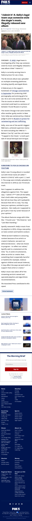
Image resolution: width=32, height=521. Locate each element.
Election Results (5, 464)
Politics (3, 398)
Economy (17, 462)
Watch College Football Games (19, 478)
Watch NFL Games (19, 476)
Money (17, 458)
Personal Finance (19, 460)
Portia (2, 435)
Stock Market (18, 466)
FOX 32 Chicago (15, 29)
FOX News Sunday (5, 407)
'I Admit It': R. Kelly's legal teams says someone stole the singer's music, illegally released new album (15, 52)
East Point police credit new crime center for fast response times (11, 330)
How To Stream (19, 430)
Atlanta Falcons (19, 415)
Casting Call (4, 416)
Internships (17, 444)
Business (17, 464)
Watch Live (24, 2)
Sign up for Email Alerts (19, 440)
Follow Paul (4, 418)
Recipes (3, 422)
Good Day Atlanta (4, 412)
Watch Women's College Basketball (19, 491)
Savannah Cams (19, 394)
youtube (10, 504)
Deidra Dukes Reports (4, 445)
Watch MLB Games (20, 481)
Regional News (6, 472)
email (22, 504)
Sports (17, 411)
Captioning (17, 450)
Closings (17, 391)
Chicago (15, 91)
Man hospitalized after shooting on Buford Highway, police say (10, 323)
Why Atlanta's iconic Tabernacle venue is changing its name (11, 344)
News (3, 389)
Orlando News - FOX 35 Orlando (6, 477)
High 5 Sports (18, 420)
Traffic (16, 399)
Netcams (17, 392)
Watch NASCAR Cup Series (20, 483)
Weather (18, 389)
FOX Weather (18, 401)
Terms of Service (17, 378)
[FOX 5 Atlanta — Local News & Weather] (5, 2)
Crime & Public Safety (6, 392)
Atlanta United (18, 418)
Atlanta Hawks (18, 416)
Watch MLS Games (19, 496)
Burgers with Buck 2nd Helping (5, 448)
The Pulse (3, 432)
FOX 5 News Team (19, 435)
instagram (19, 504)
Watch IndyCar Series (20, 486)
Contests (17, 434)
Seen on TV (18, 432)
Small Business (18, 468)
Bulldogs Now (4, 439)
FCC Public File (18, 446)
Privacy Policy (17, 376)
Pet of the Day (5, 420)
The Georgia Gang (5, 437)
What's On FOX (5, 452)
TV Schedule (4, 454)
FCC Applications (19, 448)
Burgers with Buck (5, 415)
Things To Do (4, 424)
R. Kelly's (13, 60)
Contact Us (17, 437)
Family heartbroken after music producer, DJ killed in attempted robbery (11, 337)
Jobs (16, 442)
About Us (18, 428)
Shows (3, 428)
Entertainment (23, 29)
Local (2, 391)
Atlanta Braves (18, 413)
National (3, 394)
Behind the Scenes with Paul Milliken (6, 441)
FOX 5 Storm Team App (19, 397)
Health (3, 400)
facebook (13, 504)
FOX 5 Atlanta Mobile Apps (6, 404)
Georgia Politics (5, 462)
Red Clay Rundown (6, 434)
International (4, 396)
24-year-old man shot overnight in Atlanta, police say (9, 317)
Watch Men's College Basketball (20, 488)
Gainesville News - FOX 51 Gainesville (5, 481)
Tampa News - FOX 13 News (6, 474)
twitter (16, 504)
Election (4, 458)
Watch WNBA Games (20, 494)
